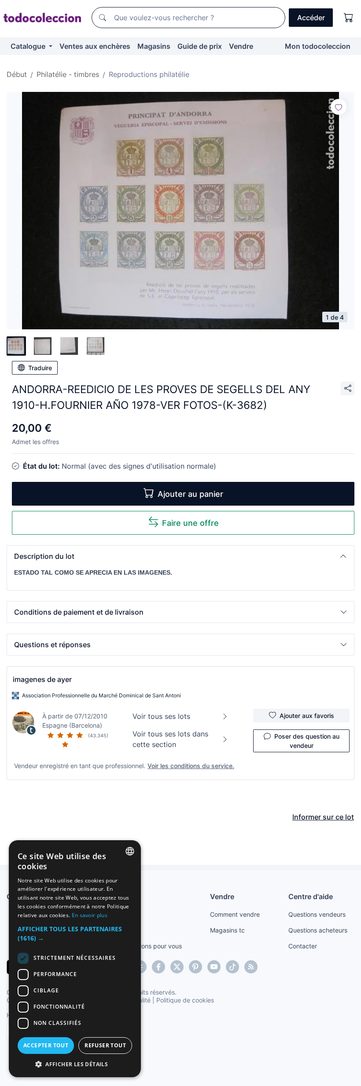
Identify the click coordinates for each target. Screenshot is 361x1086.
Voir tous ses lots (161, 716)
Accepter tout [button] (45, 1045)
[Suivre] (338, 107)
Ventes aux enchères (94, 46)
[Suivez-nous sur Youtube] (214, 966)
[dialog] (75, 958)
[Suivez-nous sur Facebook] (158, 966)
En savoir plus (89, 915)
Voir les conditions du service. (190, 765)
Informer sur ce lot (323, 817)
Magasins (153, 46)
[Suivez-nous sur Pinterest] (195, 966)
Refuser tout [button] (105, 1045)
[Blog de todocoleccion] (251, 966)
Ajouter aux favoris (307, 715)
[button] (180, 556)
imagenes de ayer (42, 679)
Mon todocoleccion (317, 46)
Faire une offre (190, 523)
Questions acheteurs (317, 930)
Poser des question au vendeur (306, 741)
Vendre (241, 46)
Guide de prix (199, 46)
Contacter (302, 946)
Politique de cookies (185, 1000)
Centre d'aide (310, 896)
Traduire (40, 368)
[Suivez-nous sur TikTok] (232, 966)
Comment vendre (235, 914)
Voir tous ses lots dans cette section (170, 739)
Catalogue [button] (29, 46)
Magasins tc (227, 930)
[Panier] (348, 17)
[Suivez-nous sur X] (177, 966)
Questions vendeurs (317, 914)
